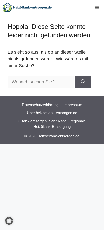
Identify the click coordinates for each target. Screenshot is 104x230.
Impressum (72, 105)
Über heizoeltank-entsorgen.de (52, 113)
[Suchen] (83, 82)
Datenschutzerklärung (40, 105)
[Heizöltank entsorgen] (27, 7)
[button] (9, 221)
